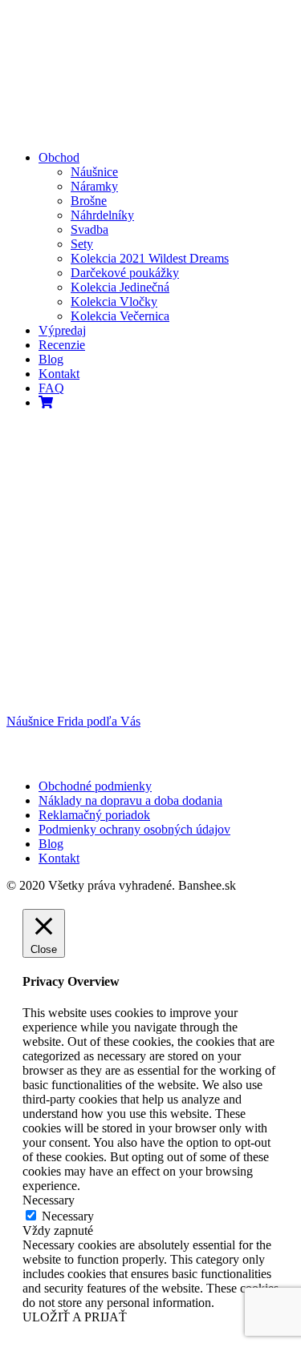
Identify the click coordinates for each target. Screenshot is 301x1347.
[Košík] (46, 402)
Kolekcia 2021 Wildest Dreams (150, 258)
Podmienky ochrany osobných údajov (134, 829)
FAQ (51, 388)
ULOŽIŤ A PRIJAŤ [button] (74, 1317)
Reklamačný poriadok (94, 815)
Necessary (68, 1216)
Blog (51, 359)
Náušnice (94, 172)
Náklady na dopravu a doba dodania (130, 800)
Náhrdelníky (102, 215)
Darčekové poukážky (125, 272)
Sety (82, 244)
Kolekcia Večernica (120, 316)
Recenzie (62, 345)
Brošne (89, 200)
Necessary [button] (48, 1200)
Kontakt (59, 373)
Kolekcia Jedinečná (120, 287)
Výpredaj (62, 330)
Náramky (94, 186)
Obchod (59, 157)
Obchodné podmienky (95, 786)
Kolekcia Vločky (114, 301)
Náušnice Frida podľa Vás (73, 721)
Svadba (89, 229)
